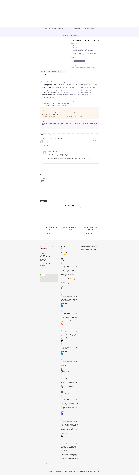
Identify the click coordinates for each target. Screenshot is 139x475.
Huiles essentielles (77, 65)
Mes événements (74, 35)
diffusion (84, 67)
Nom (41, 170)
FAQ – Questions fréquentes (48, 32)
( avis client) (78, 43)
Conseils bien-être (89, 28)
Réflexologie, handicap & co (72, 32)
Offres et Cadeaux (77, 28)
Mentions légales (60, 471)
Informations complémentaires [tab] (54, 71)
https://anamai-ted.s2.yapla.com (46, 465)
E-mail (41, 174)
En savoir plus (63, 459)
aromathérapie (76, 67)
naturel (93, 67)
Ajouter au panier (79, 60)
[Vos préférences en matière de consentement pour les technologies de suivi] (137, 473)
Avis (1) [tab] (63, 71)
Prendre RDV (65, 35)
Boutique (68, 28)
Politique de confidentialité (68, 471)
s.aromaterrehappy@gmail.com (46, 263)
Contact (83, 32)
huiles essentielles (89, 67)
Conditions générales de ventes (53, 471)
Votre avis (42, 181)
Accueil (46, 28)
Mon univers (60, 32)
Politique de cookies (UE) (77, 471)
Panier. (96, 32)
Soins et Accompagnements (56, 28)
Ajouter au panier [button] (49, 233)
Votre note (42, 178)
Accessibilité (83, 471)
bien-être (81, 67)
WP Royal (47, 472)
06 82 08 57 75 (43, 260)
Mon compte (89, 32)
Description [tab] (43, 71)
